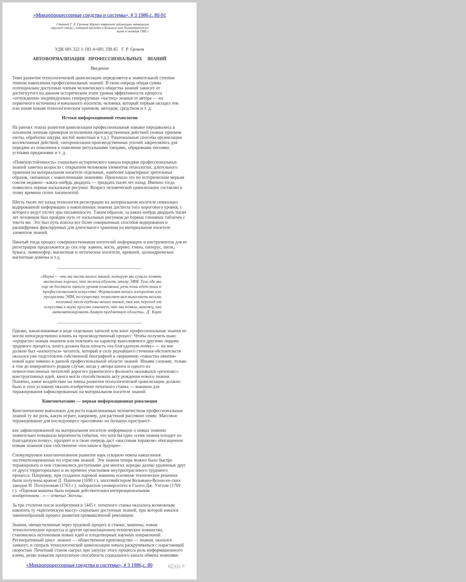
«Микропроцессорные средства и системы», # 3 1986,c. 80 (89, 565)
